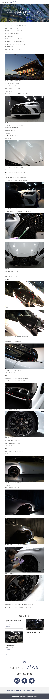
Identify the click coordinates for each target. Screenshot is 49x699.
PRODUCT (18, 690)
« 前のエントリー (8, 654)
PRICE (24, 690)
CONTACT (40, 690)
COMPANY (33, 690)
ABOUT (13, 690)
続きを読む (8, 626)
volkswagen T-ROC (11, 645)
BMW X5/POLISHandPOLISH (34, 632)
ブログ (13, 624)
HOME (8, 690)
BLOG (28, 690)
